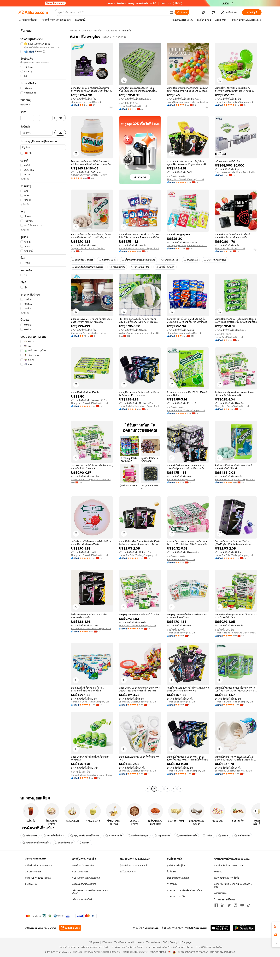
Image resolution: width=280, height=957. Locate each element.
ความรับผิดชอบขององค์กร (38, 877)
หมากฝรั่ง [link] (126, 30)
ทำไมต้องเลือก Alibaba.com (38, 865)
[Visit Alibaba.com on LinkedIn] (223, 905)
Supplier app (152, 928)
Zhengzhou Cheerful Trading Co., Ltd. (185, 179)
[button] (171, 12)
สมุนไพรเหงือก (244, 836)
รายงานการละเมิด (176, 896)
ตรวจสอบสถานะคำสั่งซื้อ (226, 877)
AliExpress (94, 942)
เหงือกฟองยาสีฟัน (141, 267)
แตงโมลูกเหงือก (171, 260)
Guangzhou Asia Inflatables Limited (88, 333)
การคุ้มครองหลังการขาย (84, 884)
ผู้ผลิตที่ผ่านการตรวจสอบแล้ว (134, 865)
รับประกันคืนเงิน (80, 871)
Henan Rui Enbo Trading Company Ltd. (234, 102)
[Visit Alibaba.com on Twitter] (229, 905)
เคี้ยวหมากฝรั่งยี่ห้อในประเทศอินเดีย (140, 260)
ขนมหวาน (111, 30)
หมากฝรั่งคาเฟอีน (65, 843)
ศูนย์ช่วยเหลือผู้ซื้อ (176, 865)
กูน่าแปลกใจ (192, 260)
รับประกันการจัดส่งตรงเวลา (86, 877)
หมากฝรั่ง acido (109, 260)
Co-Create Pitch (33, 871)
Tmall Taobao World (124, 942)
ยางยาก (225, 836)
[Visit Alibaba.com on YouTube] (242, 905)
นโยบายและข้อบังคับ (82, 899)
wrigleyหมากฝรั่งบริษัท (216, 260)
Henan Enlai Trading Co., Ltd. (133, 106)
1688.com (107, 942)
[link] (276, 926)
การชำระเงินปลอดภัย (83, 865)
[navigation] (43, 410)
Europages (187, 942)
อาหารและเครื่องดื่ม (92, 30)
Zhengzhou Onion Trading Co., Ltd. (184, 333)
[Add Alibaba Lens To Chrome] (70, 928)
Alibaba (73, 30)
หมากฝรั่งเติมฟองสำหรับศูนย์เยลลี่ (89, 267)
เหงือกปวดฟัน (31, 836)
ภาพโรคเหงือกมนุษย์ (139, 836)
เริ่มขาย (218, 871)
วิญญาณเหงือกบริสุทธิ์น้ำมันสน (86, 836)
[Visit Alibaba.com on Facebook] (216, 905)
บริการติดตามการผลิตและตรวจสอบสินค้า (90, 891)
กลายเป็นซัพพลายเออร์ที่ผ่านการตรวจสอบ (233, 885)
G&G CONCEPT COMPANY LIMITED (89, 175)
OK (60, 118)
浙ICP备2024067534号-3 (222, 952)
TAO (165, 942)
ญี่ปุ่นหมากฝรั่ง (164, 836)
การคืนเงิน (172, 884)
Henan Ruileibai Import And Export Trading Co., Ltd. (140, 248)
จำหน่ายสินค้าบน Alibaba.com (229, 865)
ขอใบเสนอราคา (128, 871)
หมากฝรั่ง (86, 843)
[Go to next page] (180, 789)
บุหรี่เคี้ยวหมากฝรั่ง (167, 267)
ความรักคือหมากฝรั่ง (188, 836)
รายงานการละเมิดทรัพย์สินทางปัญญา (185, 890)
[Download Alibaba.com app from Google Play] (244, 928)
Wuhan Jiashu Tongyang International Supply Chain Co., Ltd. (140, 333)
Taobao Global (153, 942)
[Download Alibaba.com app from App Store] (220, 928)
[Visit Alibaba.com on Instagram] (236, 905)
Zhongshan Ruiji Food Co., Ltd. (86, 102)
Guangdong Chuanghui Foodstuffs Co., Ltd (188, 245)
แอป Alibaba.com (198, 928)
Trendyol (174, 942)
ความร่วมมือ (220, 893)
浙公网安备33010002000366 (193, 952)
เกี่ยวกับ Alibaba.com (35, 858)
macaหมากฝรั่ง (115, 836)
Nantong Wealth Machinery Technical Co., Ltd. (236, 172)
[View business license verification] (169, 952)
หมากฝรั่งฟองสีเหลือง (84, 260)
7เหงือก (209, 836)
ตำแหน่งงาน (31, 884)
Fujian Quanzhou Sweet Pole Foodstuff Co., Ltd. (188, 102)
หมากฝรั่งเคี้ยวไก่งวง (55, 836)
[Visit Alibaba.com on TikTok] (249, 905)
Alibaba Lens (36, 928)
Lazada (140, 942)
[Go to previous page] (148, 789)
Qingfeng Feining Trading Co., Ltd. (88, 248)
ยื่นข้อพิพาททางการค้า (178, 877)
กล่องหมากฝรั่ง (119, 267)
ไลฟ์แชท (171, 871)
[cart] (213, 13)
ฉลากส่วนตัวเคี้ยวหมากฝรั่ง (37, 843)
